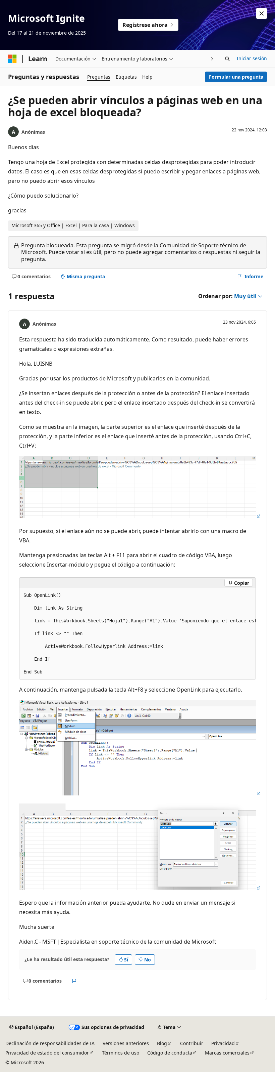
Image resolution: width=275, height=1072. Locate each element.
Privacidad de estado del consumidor (47, 1052)
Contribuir (191, 1043)
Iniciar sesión (252, 58)
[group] (137, 633)
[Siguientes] (212, 59)
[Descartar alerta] (261, 13)
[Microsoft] (12, 58)
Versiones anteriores (126, 1043)
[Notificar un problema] (74, 981)
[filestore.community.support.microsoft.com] (140, 516)
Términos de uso (120, 1052)
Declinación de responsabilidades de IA (50, 1043)
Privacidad (223, 1043)
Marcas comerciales (227, 1052)
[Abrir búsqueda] (227, 59)
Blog (162, 1043)
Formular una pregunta (236, 77)
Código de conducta (169, 1052)
